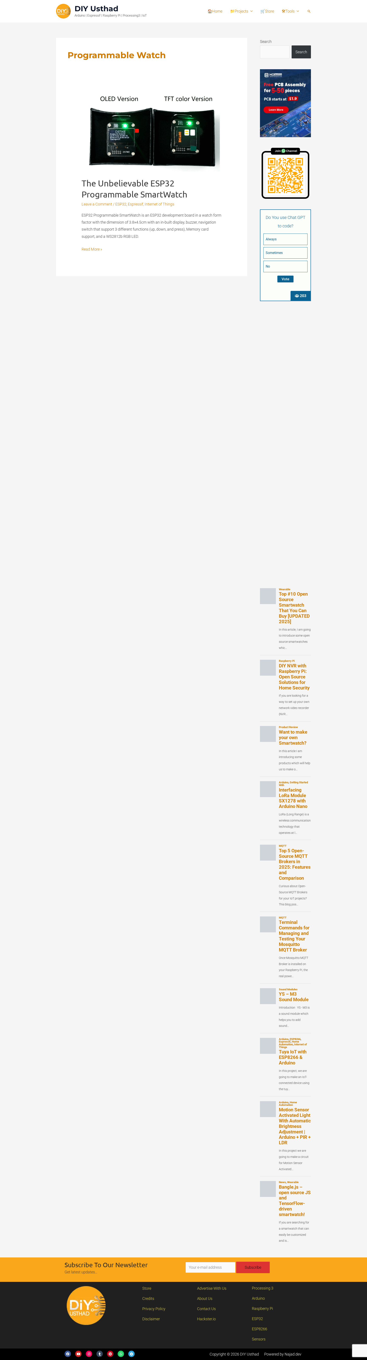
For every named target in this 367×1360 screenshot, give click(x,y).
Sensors (258, 1339)
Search (266, 41)
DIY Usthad (96, 8)
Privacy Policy (153, 1308)
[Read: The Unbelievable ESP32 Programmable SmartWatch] (152, 132)
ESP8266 (259, 1329)
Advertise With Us (211, 1288)
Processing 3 (262, 1288)
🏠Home (214, 11)
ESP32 (120, 204)
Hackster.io (206, 1319)
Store (146, 1288)
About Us (204, 1298)
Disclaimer (151, 1319)
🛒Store (267, 11)
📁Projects (239, 11)
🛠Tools (288, 11)
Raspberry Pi (262, 1308)
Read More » (92, 248)
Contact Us (206, 1308)
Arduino (258, 1298)
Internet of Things (159, 204)
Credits (148, 1298)
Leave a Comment (97, 204)
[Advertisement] (285, 375)
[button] (309, 11)
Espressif (135, 204)
